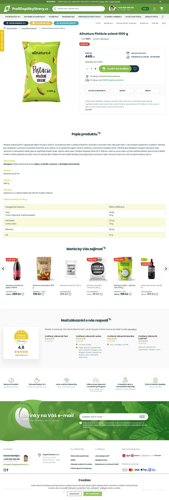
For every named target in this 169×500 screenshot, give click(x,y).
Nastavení (74, 494)
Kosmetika (53, 17)
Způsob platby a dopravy (126, 23)
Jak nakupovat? (102, 456)
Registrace (144, 23)
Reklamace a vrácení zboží (107, 464)
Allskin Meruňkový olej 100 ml (151, 286)
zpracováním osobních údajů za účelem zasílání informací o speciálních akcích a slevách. (115, 426)
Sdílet (148, 91)
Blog (164, 23)
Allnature (104, 39)
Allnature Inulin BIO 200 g (70, 285)
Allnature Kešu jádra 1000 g (43, 286)
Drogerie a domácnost (34, 17)
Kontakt (155, 23)
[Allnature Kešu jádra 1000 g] (43, 269)
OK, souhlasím (92, 494)
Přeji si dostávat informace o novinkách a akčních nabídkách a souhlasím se (115, 425)
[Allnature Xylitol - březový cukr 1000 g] (125, 269)
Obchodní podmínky (80, 456)
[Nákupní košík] (161, 8)
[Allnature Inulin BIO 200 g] (70, 269)
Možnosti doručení (138, 53)
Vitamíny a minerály (113, 17)
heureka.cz (132, 329)
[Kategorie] (163, 17)
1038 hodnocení (21, 355)
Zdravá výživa (151, 17)
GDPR (73, 460)
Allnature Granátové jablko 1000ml (14, 286)
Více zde (88, 109)
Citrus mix (103, 1)
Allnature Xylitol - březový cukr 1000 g (124, 286)
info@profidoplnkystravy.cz (15, 464)
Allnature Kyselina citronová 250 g (94, 286)
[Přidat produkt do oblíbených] (22, 294)
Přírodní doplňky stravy (89, 17)
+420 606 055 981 (125, 8)
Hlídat (122, 91)
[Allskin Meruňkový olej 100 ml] (152, 269)
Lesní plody (115, 1)
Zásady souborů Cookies (81, 464)
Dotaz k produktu (97, 91)
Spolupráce (108, 23)
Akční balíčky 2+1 (12, 17)
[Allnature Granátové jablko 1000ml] (16, 269)
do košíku (118, 68)
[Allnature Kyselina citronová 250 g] (98, 269)
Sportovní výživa (133, 17)
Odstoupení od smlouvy (81, 468)
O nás (98, 23)
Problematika (68, 17)
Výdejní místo (101, 460)
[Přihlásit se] (154, 8)
